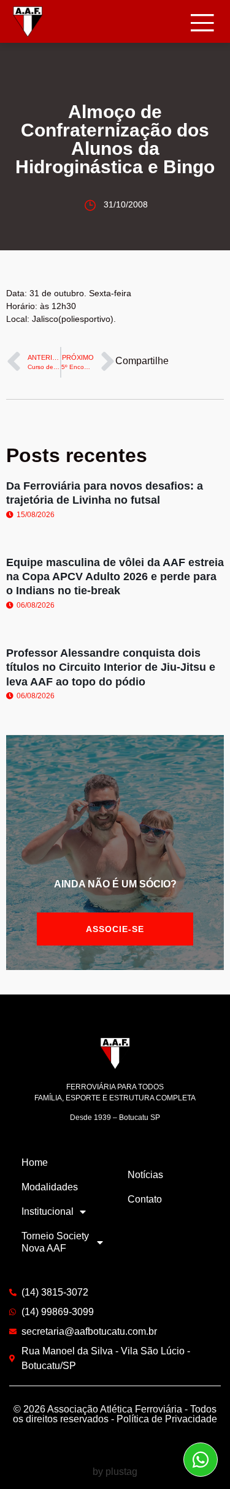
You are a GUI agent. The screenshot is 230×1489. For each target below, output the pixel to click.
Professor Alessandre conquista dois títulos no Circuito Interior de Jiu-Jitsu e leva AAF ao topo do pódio (110, 667)
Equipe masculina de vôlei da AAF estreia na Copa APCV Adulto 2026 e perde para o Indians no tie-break (115, 576)
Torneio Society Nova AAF (55, 1242)
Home (34, 1162)
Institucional (47, 1211)
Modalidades (49, 1187)
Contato (145, 1199)
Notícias (145, 1175)
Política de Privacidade (167, 1419)
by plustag (115, 1471)
